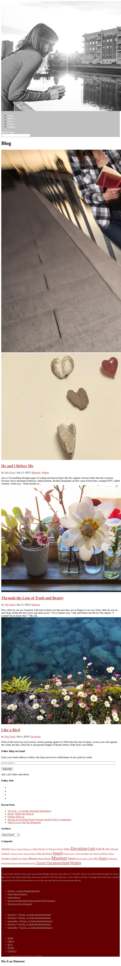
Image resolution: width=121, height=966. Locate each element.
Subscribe (7, 769)
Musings (36, 472)
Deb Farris (9, 472)
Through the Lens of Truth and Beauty (32, 598)
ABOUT (11, 119)
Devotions (35, 736)
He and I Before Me (17, 466)
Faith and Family (17, 854)
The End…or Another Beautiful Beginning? (29, 811)
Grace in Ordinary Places (103, 853)
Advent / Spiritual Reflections (21, 849)
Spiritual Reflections (26, 863)
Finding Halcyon (16, 816)
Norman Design (16, 956)
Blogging (53, 849)
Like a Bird (10, 730)
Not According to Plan (85, 859)
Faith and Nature (30, 854)
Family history (69, 854)
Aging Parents (38, 849)
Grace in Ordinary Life (83, 854)
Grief (19, 859)
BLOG (10, 121)
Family (58, 853)
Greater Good (9, 858)
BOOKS (11, 124)
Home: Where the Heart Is (21, 814)
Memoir (32, 858)
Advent (5, 848)
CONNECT (12, 127)
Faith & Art (102, 848)
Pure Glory (12, 915)
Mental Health (44, 858)
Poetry (103, 858)
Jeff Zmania (27, 956)
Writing (45, 472)
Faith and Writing (44, 853)
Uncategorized (57, 863)
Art (47, 849)
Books (60, 849)
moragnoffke (12, 921)
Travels (41, 863)
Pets (96, 858)
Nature (72, 858)
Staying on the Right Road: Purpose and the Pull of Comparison (39, 819)
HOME (10, 116)
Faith (91, 848)
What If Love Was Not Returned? (24, 822)
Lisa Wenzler (37, 956)
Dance (67, 849)
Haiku (25, 858)
